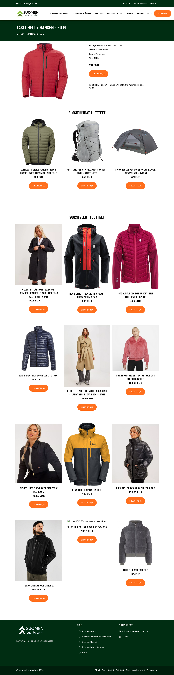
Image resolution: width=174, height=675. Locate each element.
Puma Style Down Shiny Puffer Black (135, 488)
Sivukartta (152, 670)
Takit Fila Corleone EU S (135, 570)
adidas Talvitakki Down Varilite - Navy (39, 375)
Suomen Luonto (89, 631)
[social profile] (36, 3)
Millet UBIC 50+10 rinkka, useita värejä (87, 527)
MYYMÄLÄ (163, 13)
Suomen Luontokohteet (109, 13)
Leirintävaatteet (109, 45)
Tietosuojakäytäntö (135, 670)
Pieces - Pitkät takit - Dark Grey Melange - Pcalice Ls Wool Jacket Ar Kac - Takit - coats (38, 293)
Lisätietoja (99, 73)
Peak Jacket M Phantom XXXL (87, 489)
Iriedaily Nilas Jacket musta (38, 585)
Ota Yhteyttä (108, 670)
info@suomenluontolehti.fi (145, 3)
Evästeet (120, 670)
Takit (120, 45)
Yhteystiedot (144, 13)
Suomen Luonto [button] (59, 13)
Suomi (128, 3)
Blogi (130, 13)
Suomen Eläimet (82, 13)
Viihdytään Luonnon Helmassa (96, 636)
